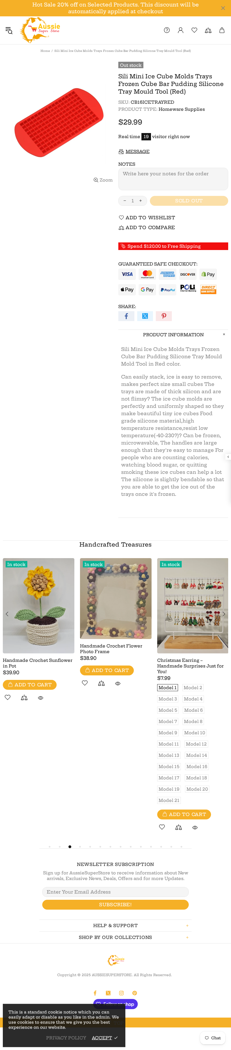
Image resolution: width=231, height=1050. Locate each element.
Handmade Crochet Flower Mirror (34, 655)
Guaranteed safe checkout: (157, 264)
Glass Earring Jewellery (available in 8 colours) (107, 602)
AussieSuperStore (39, 30)
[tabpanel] (38, 632)
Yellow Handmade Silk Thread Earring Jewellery (192, 602)
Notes (126, 164)
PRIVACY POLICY (66, 1037)
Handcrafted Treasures (115, 544)
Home (45, 51)
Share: (127, 306)
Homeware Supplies (182, 109)
